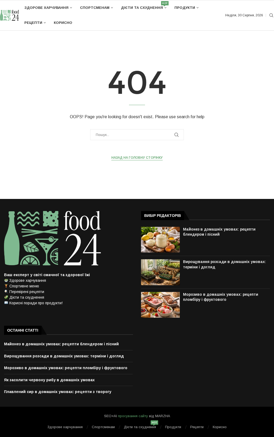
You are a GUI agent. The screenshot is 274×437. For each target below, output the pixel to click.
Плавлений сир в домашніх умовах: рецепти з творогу (57, 392)
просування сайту (133, 416)
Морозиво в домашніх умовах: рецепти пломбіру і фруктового (65, 368)
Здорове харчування (46, 8)
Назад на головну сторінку (137, 158)
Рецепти (33, 23)
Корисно (63, 23)
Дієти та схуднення (143, 6)
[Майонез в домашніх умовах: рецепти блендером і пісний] (160, 240)
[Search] (271, 15)
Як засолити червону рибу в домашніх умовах (49, 380)
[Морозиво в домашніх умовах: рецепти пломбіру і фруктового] (160, 305)
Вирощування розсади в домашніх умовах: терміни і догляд (64, 356)
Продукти (184, 8)
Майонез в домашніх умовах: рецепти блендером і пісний (61, 344)
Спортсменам (94, 8)
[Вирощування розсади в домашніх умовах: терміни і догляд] (160, 272)
